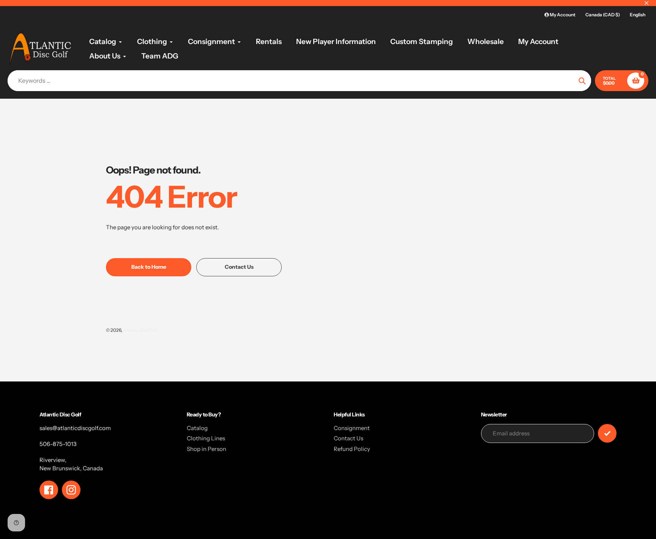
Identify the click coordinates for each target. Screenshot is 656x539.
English (637, 14)
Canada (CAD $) (602, 14)
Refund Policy (352, 448)
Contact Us (348, 438)
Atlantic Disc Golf (141, 330)
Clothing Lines (206, 438)
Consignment (352, 428)
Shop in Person (206, 448)
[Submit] (607, 433)
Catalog (197, 428)
